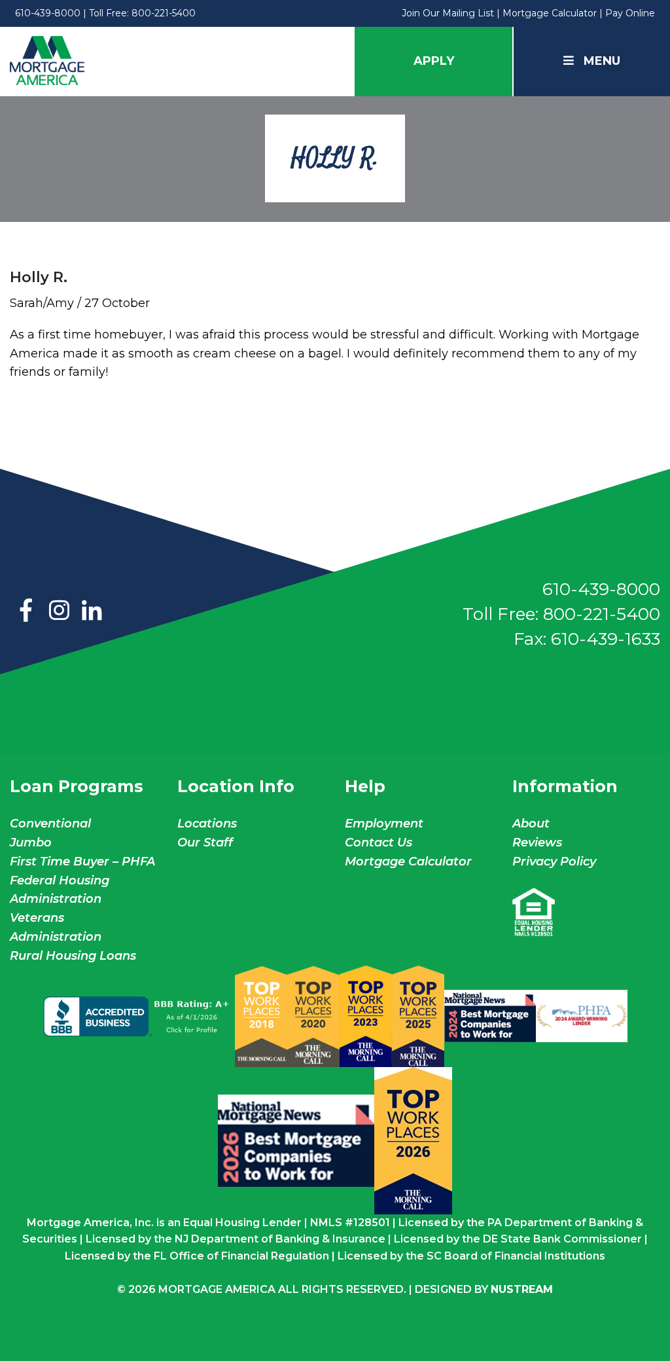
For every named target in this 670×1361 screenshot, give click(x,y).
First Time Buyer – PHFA (82, 861)
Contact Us (378, 842)
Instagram (59, 611)
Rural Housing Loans (73, 956)
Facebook (26, 611)
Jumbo (31, 842)
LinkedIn (91, 611)
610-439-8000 (47, 13)
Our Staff (206, 842)
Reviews (537, 842)
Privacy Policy (554, 861)
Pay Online (630, 13)
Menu (602, 61)
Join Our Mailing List (448, 13)
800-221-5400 (164, 13)
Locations (207, 823)
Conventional (50, 823)
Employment (384, 823)
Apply (434, 61)
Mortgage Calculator (549, 13)
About (531, 823)
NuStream (522, 1289)
